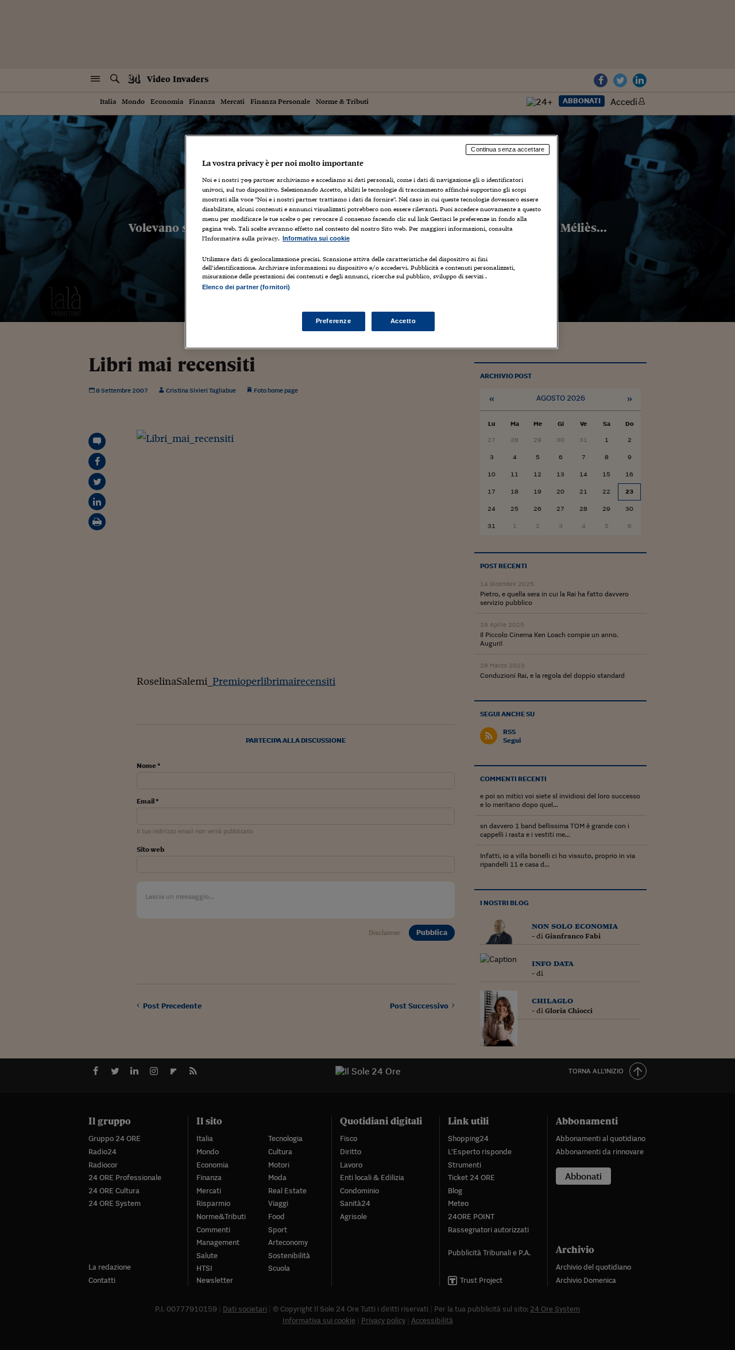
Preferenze (333, 320)
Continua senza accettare (507, 149)
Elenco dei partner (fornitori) (246, 287)
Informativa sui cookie (316, 238)
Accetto (403, 320)
